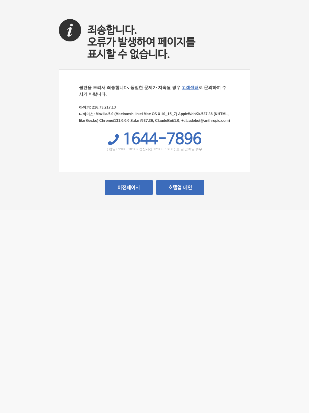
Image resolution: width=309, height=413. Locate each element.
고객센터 (190, 87)
